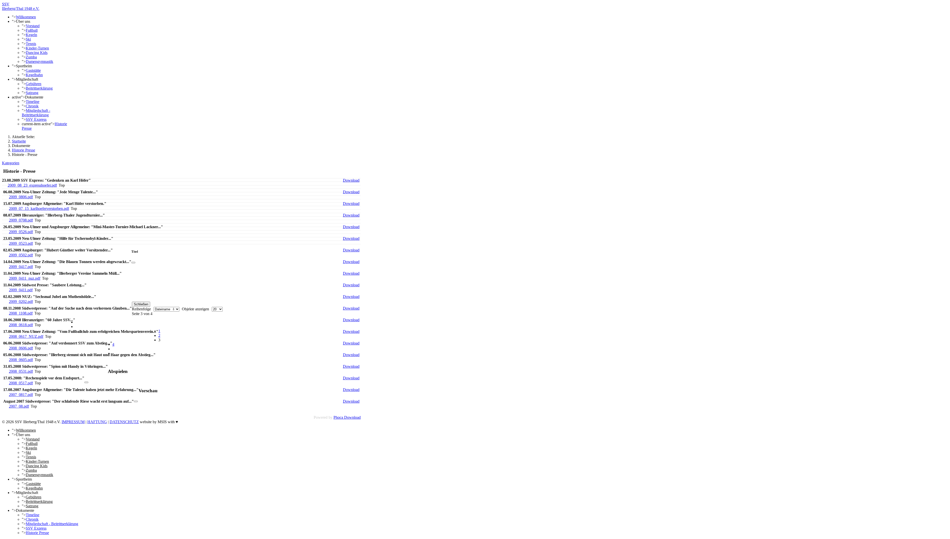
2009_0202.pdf (21, 301)
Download (351, 180)
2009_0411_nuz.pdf (24, 278)
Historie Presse (37, 533)
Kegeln (31, 35)
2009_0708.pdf (21, 220)
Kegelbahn (34, 75)
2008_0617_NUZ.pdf (26, 336)
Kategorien (10, 163)
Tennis (31, 44)
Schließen (141, 304)
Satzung (32, 93)
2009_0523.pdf (21, 243)
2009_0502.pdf (21, 255)
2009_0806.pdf (21, 197)
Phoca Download (347, 417)
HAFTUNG (97, 422)
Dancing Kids (37, 52)
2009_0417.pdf (21, 267)
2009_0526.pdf (21, 232)
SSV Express (36, 119)
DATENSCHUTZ (124, 422)
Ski (28, 39)
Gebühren (33, 84)
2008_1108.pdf (21, 313)
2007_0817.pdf (21, 394)
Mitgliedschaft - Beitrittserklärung (36, 112)
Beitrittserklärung (39, 88)
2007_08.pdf (19, 406)
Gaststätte (33, 70)
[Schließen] (133, 262)
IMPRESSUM (73, 422)
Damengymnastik (39, 61)
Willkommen (26, 17)
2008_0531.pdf (21, 371)
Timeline (32, 101)
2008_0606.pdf (21, 348)
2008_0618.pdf (21, 325)
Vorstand (33, 26)
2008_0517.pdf (21, 383)
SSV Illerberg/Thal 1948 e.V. (20, 6)
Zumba (31, 57)
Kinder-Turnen (37, 48)
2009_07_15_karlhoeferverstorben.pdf (39, 208)
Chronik (32, 106)
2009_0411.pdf (21, 290)
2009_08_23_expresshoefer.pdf (32, 185)
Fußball (32, 30)
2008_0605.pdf (21, 360)
